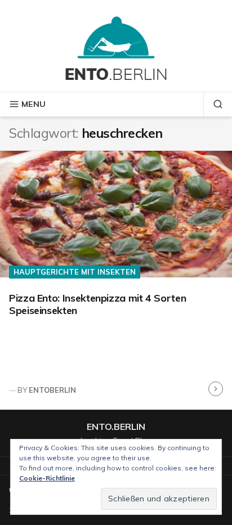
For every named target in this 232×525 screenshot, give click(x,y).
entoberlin (52, 389)
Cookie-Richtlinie (47, 478)
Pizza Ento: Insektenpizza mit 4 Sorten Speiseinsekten (97, 304)
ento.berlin (116, 426)
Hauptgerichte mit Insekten (75, 271)
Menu (33, 104)
